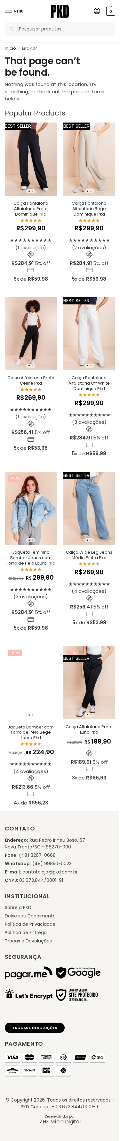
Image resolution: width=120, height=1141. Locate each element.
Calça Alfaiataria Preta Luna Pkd (89, 729)
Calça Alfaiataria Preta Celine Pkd (30, 380)
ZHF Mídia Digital (60, 1121)
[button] (110, 11)
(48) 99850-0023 (52, 863)
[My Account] (97, 11)
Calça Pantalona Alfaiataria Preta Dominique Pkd (30, 209)
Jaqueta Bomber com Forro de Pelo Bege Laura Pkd (31, 733)
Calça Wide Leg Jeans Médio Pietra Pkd (89, 555)
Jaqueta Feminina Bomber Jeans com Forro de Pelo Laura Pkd (30, 558)
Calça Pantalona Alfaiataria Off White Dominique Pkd (89, 383)
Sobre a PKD (18, 907)
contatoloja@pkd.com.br (50, 872)
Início (10, 48)
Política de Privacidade (30, 924)
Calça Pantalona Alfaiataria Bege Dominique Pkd (89, 209)
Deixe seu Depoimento (30, 916)
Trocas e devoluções (34, 1027)
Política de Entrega (26, 932)
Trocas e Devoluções (28, 941)
